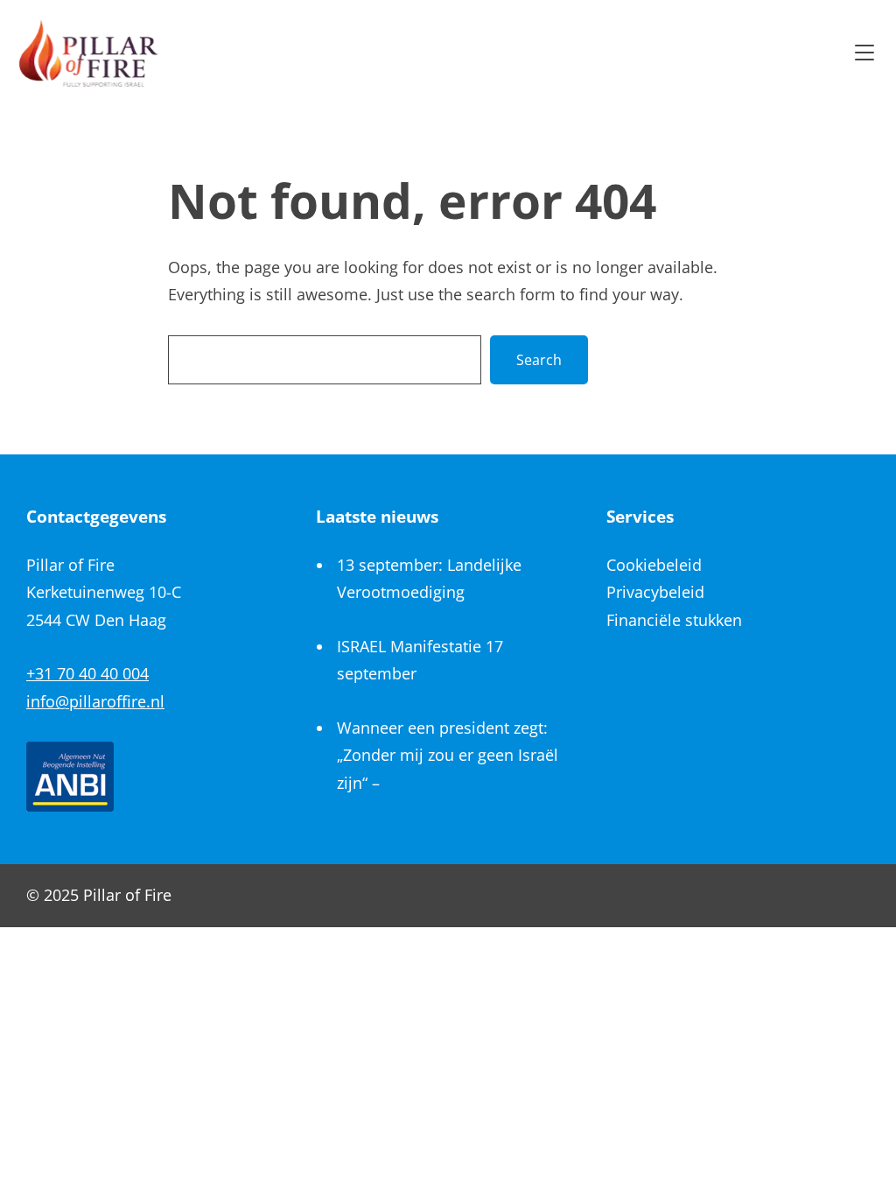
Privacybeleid (655, 591)
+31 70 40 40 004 (87, 673)
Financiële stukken (674, 619)
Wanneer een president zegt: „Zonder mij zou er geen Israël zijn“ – (447, 755)
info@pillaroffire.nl (95, 701)
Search (539, 359)
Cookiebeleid (654, 564)
